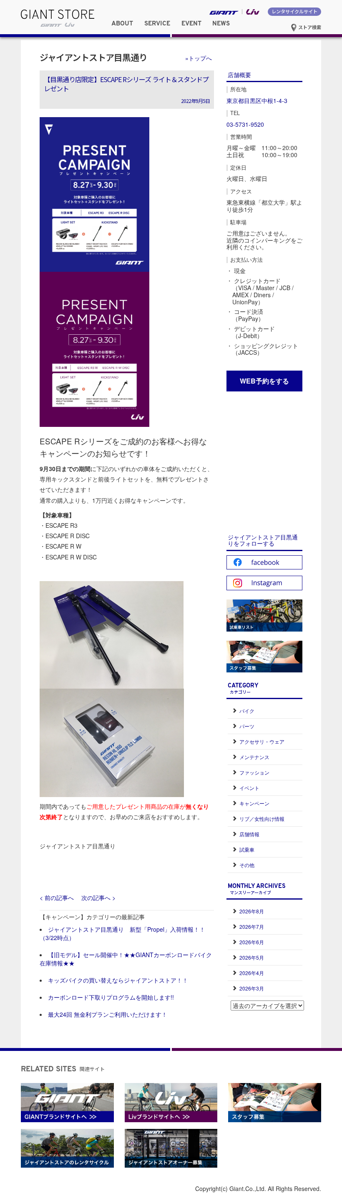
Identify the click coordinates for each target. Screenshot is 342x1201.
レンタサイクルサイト (294, 11)
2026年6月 (251, 941)
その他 (246, 864)
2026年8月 (251, 911)
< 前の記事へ (57, 897)
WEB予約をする (264, 381)
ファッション (254, 772)
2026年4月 (251, 972)
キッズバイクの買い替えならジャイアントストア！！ (118, 980)
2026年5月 (251, 957)
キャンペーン (254, 803)
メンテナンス (254, 756)
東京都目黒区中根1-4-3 (256, 100)
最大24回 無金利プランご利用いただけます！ (107, 1014)
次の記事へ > (98, 897)
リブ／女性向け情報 (261, 818)
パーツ (246, 726)
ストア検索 (309, 27)
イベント (249, 787)
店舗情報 (249, 833)
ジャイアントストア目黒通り (93, 57)
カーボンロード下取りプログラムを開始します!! (111, 997)
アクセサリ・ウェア (261, 741)
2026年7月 (251, 926)
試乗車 (246, 849)
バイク (246, 710)
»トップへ (198, 58)
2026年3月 (251, 988)
